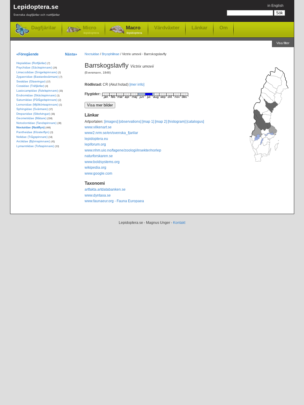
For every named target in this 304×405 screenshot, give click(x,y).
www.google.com (98, 173)
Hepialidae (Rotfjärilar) (31, 63)
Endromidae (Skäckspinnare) (36, 95)
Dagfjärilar (43, 28)
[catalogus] (195, 121)
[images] (111, 121)
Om (223, 27)
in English (275, 6)
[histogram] (177, 121)
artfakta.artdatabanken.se (105, 189)
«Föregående (27, 54)
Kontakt (179, 223)
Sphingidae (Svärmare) (32, 109)
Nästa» (71, 54)
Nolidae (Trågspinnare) (32, 136)
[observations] (130, 121)
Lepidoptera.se (36, 9)
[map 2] (161, 121)
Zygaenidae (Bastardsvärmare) (37, 76)
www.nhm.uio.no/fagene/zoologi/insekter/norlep (123, 150)
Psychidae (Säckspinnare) (34, 67)
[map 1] (148, 121)
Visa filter (282, 43)
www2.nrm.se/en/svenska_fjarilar (111, 133)
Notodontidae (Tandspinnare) (36, 123)
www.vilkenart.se (98, 127)
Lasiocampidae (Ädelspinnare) (37, 90)
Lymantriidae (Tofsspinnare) (35, 146)
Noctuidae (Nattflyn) (30, 127)
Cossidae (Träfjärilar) (30, 85)
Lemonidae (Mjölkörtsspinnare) (37, 104)
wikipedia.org (95, 167)
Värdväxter (167, 27)
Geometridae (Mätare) (31, 118)
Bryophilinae (110, 54)
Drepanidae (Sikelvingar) (33, 113)
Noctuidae (92, 54)
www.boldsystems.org (102, 162)
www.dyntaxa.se (98, 195)
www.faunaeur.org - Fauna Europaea (114, 201)
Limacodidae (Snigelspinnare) (36, 72)
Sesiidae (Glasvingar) (30, 81)
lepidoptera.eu (96, 139)
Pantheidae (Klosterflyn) (32, 132)
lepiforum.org (95, 144)
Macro (134, 29)
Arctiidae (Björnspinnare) (33, 141)
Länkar (199, 27)
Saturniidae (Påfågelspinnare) (36, 99)
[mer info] (136, 84)
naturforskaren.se (99, 156)
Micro (91, 29)
